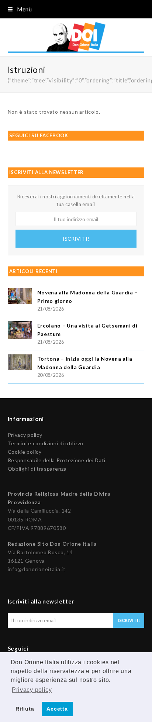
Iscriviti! (76, 239)
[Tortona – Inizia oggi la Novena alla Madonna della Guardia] (20, 363)
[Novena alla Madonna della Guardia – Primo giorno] (20, 297)
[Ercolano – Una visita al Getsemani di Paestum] (20, 331)
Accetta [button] (57, 709)
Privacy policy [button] (32, 690)
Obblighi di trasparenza (37, 469)
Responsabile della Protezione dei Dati (57, 460)
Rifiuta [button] (24, 709)
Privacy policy (25, 435)
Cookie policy (25, 452)
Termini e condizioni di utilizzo (45, 443)
